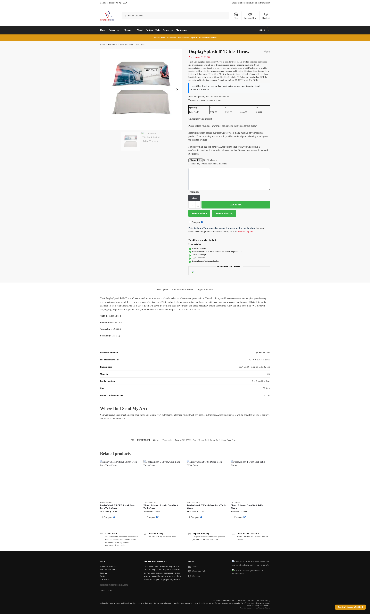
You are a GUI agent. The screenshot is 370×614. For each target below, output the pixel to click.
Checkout (266, 18)
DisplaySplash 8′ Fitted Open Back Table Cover (206, 506)
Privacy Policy (263, 600)
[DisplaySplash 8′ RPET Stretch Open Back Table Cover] (119, 479)
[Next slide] (177, 89)
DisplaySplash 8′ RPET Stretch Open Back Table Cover (117, 506)
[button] (265, 30)
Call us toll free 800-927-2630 (114, 3)
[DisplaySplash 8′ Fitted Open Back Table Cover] (206, 479)
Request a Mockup (224, 213)
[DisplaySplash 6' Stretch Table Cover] (265, 51)
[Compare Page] (202, 222)
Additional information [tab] (182, 289)
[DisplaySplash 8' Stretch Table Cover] (268, 51)
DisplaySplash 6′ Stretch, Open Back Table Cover (160, 506)
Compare (195, 222)
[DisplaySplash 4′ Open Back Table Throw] (250, 479)
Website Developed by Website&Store (255, 608)
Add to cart (235, 204)
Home (102, 45)
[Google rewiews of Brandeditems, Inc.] (251, 572)
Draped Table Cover (206, 440)
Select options (120, 524)
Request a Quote (199, 213)
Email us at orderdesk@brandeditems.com (251, 3)
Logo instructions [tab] (205, 289)
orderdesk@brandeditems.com (114, 585)
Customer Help (250, 18)
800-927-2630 (106, 590)
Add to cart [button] (163, 523)
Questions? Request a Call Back (350, 607)
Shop (236, 18)
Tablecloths (112, 45)
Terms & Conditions (246, 600)
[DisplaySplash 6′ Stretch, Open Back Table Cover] (163, 479)
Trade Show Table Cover (226, 440)
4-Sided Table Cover (188, 440)
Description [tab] (162, 289)
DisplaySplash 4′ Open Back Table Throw (247, 506)
